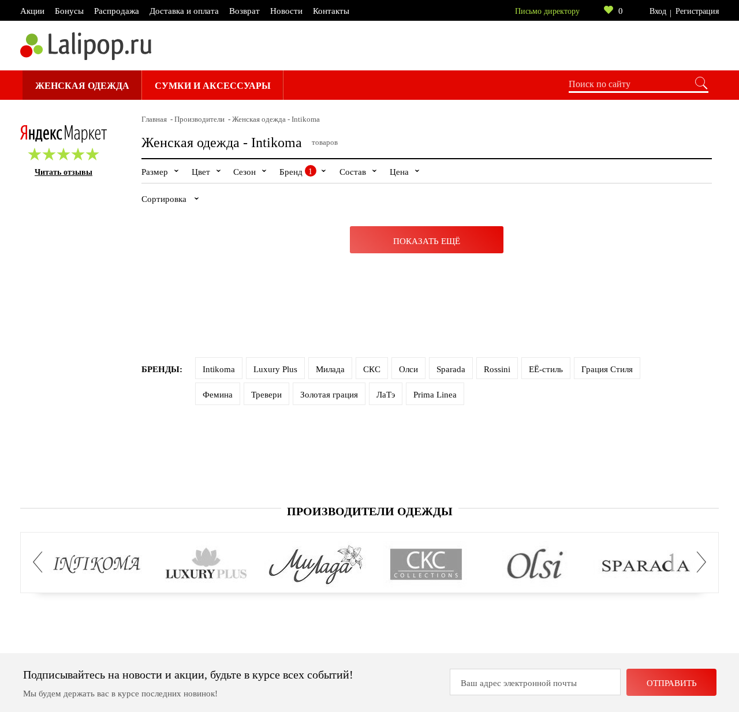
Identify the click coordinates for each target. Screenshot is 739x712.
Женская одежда (82, 86)
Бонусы (69, 11)
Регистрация (697, 11)
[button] (41, 562)
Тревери (266, 394)
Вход (658, 11)
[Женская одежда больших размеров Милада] (316, 565)
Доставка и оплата (184, 11)
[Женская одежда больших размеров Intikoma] (96, 565)
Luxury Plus (275, 369)
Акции (32, 11)
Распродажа (116, 11)
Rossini (497, 369)
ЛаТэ (385, 394)
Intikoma (219, 369)
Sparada (450, 369)
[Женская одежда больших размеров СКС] (425, 565)
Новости (286, 11)
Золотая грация (329, 394)
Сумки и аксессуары (213, 86)
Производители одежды (370, 511)
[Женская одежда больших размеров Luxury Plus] (206, 565)
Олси (408, 369)
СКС (371, 369)
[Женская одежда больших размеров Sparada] (645, 565)
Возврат (244, 11)
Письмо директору (547, 11)
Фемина (218, 394)
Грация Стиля (607, 369)
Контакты (331, 11)
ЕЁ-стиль (546, 369)
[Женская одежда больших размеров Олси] (535, 565)
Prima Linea (435, 394)
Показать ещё (426, 241)
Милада (330, 369)
